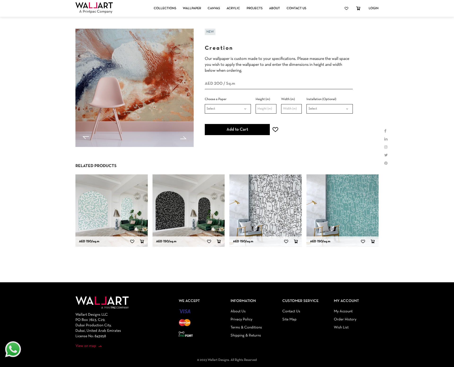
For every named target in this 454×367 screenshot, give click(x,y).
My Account (343, 311)
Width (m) (288, 99)
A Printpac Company (95, 11)
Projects (254, 8)
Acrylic (233, 8)
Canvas (214, 8)
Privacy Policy (241, 319)
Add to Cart (237, 130)
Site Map (289, 319)
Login (374, 8)
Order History (345, 319)
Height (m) (263, 99)
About (274, 8)
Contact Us (296, 8)
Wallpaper (192, 8)
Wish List (341, 327)
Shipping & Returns (246, 335)
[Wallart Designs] (94, 5)
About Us (238, 311)
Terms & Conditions (246, 327)
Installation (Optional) (321, 99)
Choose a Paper (216, 99)
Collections (165, 8)
